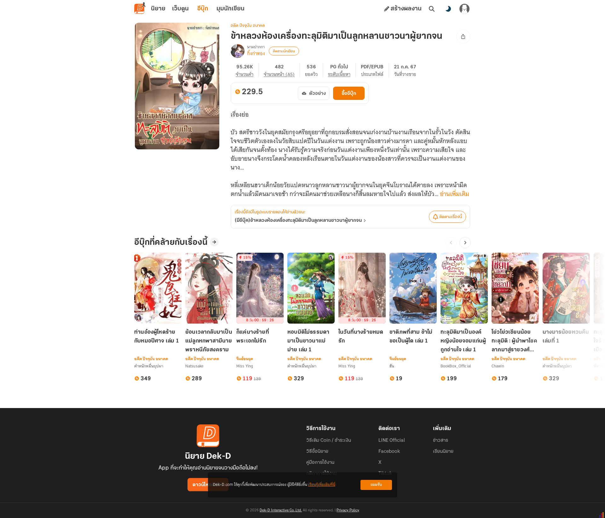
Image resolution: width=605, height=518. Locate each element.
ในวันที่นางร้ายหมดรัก (360, 337)
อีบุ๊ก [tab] (202, 9)
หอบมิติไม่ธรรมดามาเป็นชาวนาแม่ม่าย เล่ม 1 (308, 341)
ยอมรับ (376, 484)
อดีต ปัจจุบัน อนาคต (248, 25)
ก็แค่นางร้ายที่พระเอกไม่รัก (252, 337)
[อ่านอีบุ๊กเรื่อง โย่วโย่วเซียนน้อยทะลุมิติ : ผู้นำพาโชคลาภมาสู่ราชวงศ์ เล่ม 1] (515, 288)
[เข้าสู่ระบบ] (464, 9)
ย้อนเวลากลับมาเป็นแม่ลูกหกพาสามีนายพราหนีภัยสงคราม (208, 341)
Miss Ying (244, 366)
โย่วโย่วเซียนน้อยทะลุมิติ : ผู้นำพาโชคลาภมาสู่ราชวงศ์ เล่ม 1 (514, 342)
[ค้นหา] (431, 9)
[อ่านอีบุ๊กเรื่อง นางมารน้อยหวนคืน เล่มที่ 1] (566, 288)
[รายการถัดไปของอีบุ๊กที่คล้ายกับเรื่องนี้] (465, 242)
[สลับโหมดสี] (448, 9)
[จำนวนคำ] (247, 70)
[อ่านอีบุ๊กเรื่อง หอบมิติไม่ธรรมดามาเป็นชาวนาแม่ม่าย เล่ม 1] (311, 288)
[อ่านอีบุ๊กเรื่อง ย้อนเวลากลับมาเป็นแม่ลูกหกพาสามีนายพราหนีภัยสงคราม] (209, 288)
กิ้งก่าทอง (256, 53)
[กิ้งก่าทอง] (238, 51)
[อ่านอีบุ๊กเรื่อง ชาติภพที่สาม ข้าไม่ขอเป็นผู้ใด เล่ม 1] (413, 288)
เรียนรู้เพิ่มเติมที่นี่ (321, 484)
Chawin (498, 366)
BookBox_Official (456, 366)
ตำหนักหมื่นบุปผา (148, 366)
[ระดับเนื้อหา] (342, 70)
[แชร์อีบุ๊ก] (463, 36)
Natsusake (194, 366)
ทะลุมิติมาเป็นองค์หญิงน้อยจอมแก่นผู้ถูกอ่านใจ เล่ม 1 (463, 341)
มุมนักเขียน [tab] (230, 9)
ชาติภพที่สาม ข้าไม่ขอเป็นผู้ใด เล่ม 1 (411, 337)
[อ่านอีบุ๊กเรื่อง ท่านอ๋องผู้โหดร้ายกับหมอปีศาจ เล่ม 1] (158, 288)
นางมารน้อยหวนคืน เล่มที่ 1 (566, 337)
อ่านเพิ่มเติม (454, 194)
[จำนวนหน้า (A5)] (282, 70)
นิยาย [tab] (158, 9)
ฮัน (391, 366)
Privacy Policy (348, 510)
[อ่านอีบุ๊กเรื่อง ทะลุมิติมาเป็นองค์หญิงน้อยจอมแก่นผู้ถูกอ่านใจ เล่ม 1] (464, 288)
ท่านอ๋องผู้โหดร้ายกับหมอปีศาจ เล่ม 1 (156, 337)
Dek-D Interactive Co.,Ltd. (281, 510)
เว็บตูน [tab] (180, 9)
